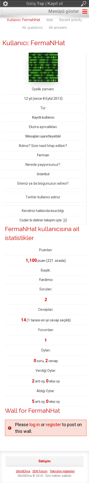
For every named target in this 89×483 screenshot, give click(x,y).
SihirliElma (23, 471)
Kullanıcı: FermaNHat (23, 20)
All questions (32, 28)
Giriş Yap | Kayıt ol (44, 3)
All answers (58, 28)
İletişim (45, 461)
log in (34, 424)
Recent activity (70, 20)
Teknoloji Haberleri (62, 471)
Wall (49, 20)
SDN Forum (39, 471)
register (53, 424)
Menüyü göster (63, 11)
